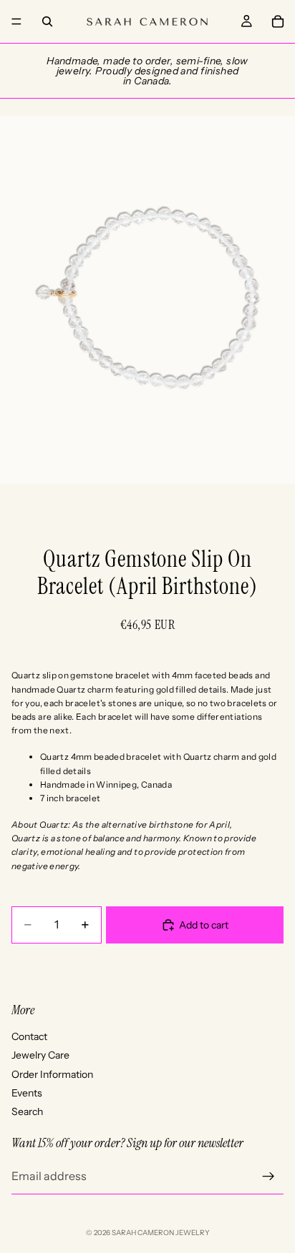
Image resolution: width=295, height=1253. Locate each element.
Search (27, 1111)
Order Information (52, 1074)
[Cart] (278, 21)
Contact (29, 1036)
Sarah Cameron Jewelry (161, 1232)
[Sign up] (268, 1177)
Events (26, 1092)
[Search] (47, 21)
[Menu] (16, 21)
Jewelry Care (40, 1055)
